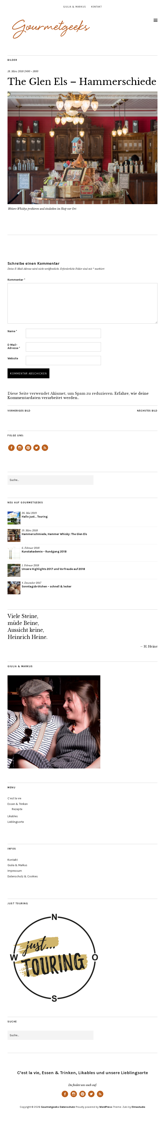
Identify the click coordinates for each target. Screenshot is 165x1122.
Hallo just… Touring (35, 516)
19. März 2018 (30, 530)
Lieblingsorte (16, 821)
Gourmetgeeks (50, 1106)
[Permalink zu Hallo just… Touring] (14, 518)
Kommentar (16, 279)
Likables (13, 816)
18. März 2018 (16, 71)
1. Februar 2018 (30, 565)
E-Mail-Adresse (14, 346)
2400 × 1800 (31, 71)
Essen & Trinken (18, 804)
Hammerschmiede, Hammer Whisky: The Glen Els (54, 534)
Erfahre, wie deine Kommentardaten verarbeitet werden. (78, 395)
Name (12, 331)
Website (13, 358)
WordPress (105, 1106)
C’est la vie (14, 798)
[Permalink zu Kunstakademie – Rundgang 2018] (14, 552)
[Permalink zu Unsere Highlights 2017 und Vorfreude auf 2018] (14, 570)
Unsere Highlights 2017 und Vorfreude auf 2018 (53, 569)
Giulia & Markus (74, 6)
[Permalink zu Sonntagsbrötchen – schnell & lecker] (14, 587)
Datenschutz (67, 1106)
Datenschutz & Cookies (23, 876)
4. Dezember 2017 (31, 582)
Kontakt (96, 6)
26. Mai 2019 (29, 513)
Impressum (15, 870)
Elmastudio (138, 1106)
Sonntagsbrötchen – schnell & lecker (47, 586)
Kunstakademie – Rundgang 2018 (44, 551)
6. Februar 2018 (31, 547)
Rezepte (17, 809)
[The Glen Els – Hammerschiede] (82, 203)
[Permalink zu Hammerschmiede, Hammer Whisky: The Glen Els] (14, 535)
